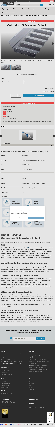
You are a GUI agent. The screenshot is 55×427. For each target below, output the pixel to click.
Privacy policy (41, 207)
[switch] (50, 421)
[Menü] (53, 413)
